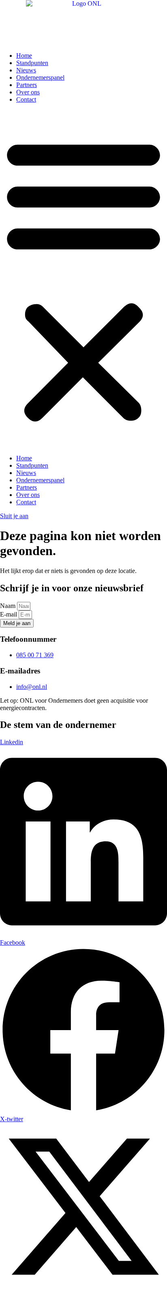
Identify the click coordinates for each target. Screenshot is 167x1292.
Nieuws (26, 70)
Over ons (28, 92)
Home (24, 55)
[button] (83, 279)
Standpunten (32, 62)
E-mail (9, 614)
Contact (26, 99)
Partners (26, 84)
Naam (8, 605)
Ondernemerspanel (40, 77)
